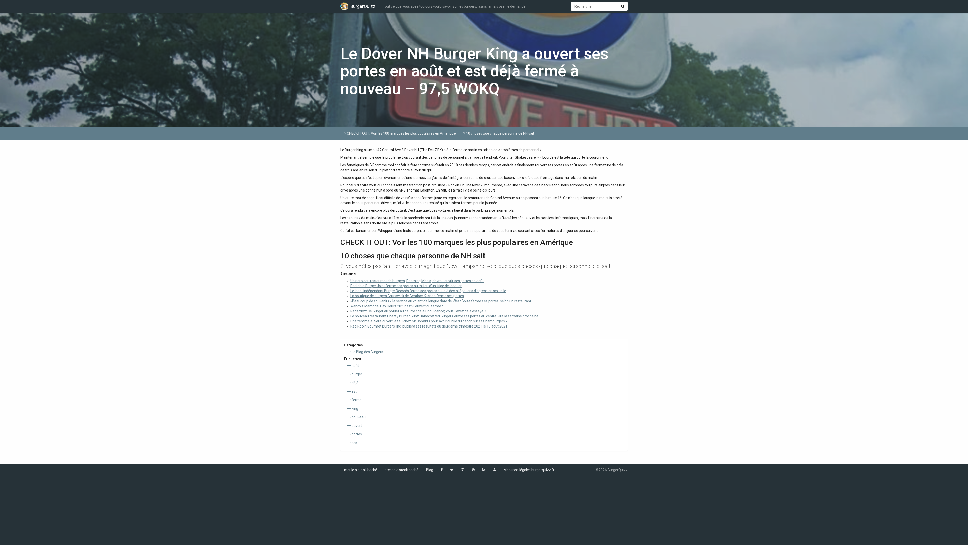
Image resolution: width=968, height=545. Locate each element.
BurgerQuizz (362, 6)
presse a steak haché (401, 470)
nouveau (358, 417)
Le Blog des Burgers (367, 352)
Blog (429, 470)
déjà (354, 383)
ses (354, 443)
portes (356, 434)
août (355, 366)
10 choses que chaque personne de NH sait (499, 133)
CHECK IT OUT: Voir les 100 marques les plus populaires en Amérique (401, 133)
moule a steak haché (360, 470)
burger (356, 374)
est (354, 391)
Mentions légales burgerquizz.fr (529, 470)
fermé (356, 400)
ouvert (356, 426)
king (354, 408)
